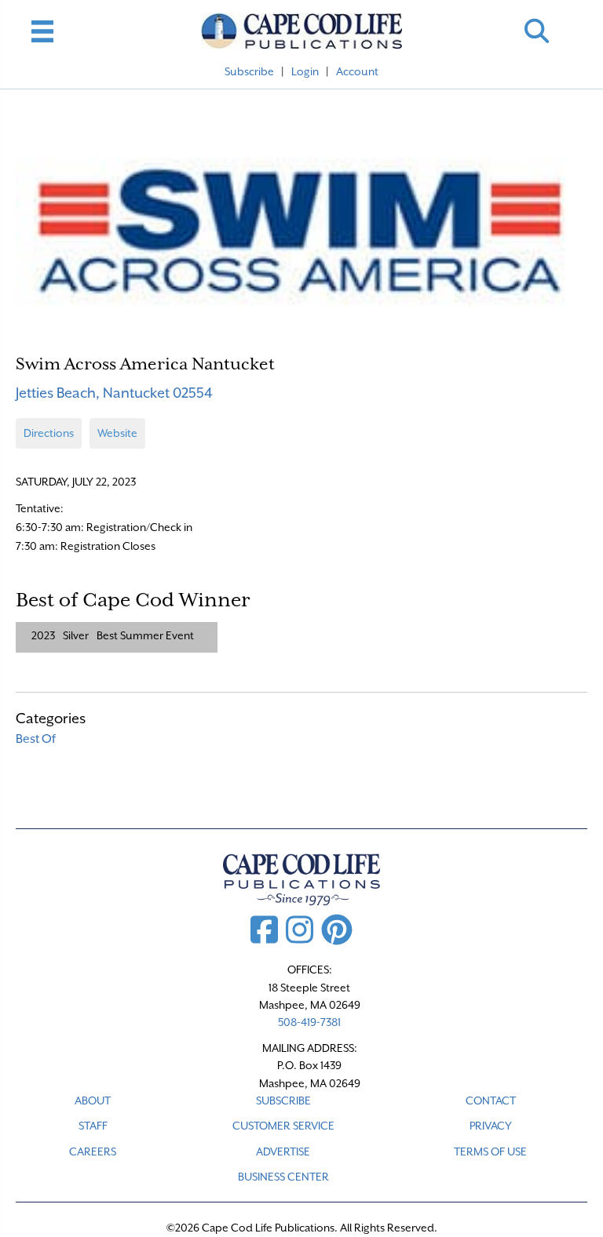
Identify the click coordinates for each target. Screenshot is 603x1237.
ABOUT (93, 1100)
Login (305, 71)
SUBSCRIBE (283, 1100)
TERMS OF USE (490, 1151)
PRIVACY (491, 1125)
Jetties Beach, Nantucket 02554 (114, 392)
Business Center (283, 1176)
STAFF (93, 1125)
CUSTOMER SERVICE (283, 1125)
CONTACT (491, 1100)
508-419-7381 (309, 1022)
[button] (536, 31)
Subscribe (249, 71)
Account (357, 71)
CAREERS (92, 1151)
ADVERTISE (283, 1151)
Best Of (36, 739)
